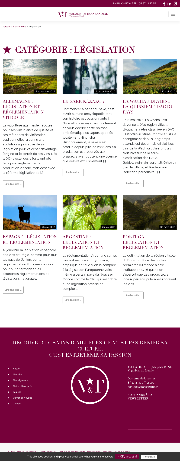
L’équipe (17, 392)
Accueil (17, 368)
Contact (17, 403)
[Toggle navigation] (172, 14)
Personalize (149, 456)
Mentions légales (48, 451)
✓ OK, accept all (127, 456)
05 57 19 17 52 (147, 3)
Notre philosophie (22, 386)
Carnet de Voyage (22, 397)
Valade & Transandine (27, 451)
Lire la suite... (13, 184)
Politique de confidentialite (72, 451)
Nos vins (17, 374)
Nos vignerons (20, 380)
